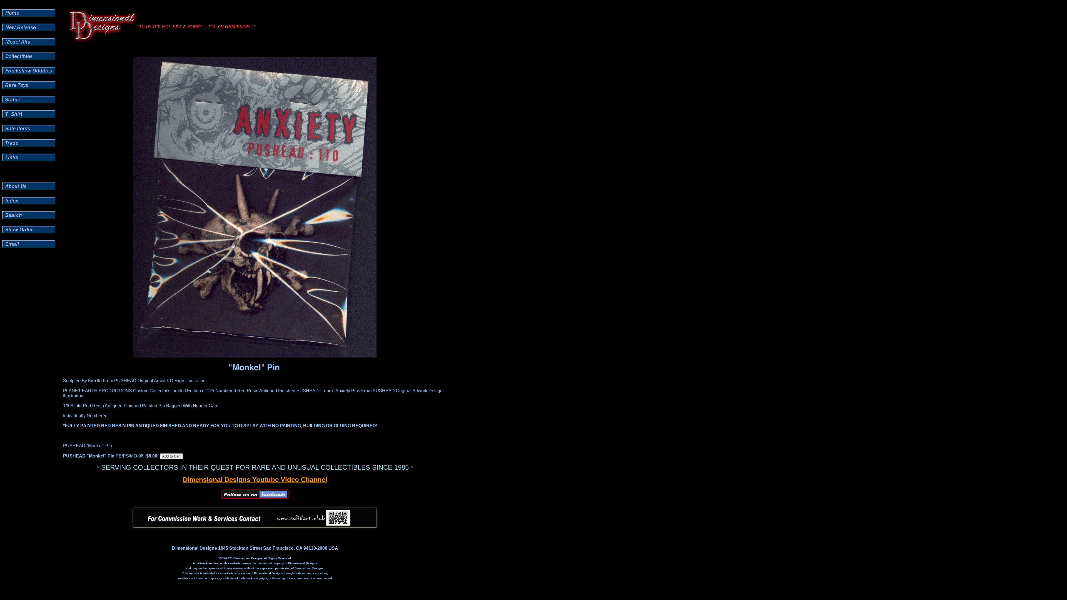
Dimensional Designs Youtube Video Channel (255, 479)
